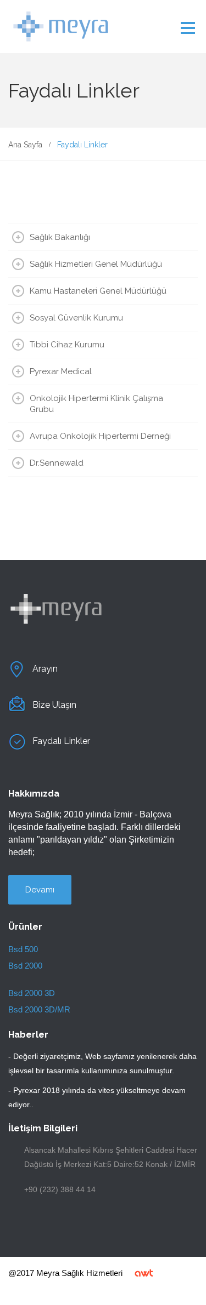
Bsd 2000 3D (31, 993)
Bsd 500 (23, 949)
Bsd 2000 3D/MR (39, 1009)
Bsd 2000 (25, 965)
